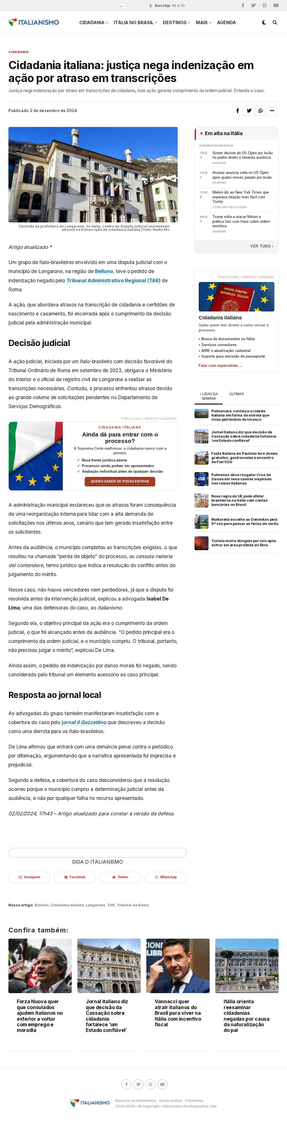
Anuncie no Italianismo (135, 1100)
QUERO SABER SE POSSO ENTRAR (120, 481)
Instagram (32, 877)
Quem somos (170, 1100)
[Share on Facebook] (238, 111)
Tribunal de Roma (133, 905)
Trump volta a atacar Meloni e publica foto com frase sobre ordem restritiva (241, 221)
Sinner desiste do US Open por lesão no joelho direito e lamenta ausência (242, 155)
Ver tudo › (261, 246)
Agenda (226, 22)
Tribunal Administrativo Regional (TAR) (113, 280)
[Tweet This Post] (249, 111)
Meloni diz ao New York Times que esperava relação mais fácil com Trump (240, 197)
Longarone (95, 905)
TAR (111, 905)
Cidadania (92, 22)
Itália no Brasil (134, 22)
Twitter (123, 877)
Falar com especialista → (220, 365)
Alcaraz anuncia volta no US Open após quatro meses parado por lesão (242, 174)
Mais (202, 22)
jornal (84, 722)
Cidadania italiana (67, 905)
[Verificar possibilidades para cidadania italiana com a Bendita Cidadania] (36, 456)
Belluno (104, 271)
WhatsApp (168, 877)
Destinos (175, 22)
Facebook (77, 877)
